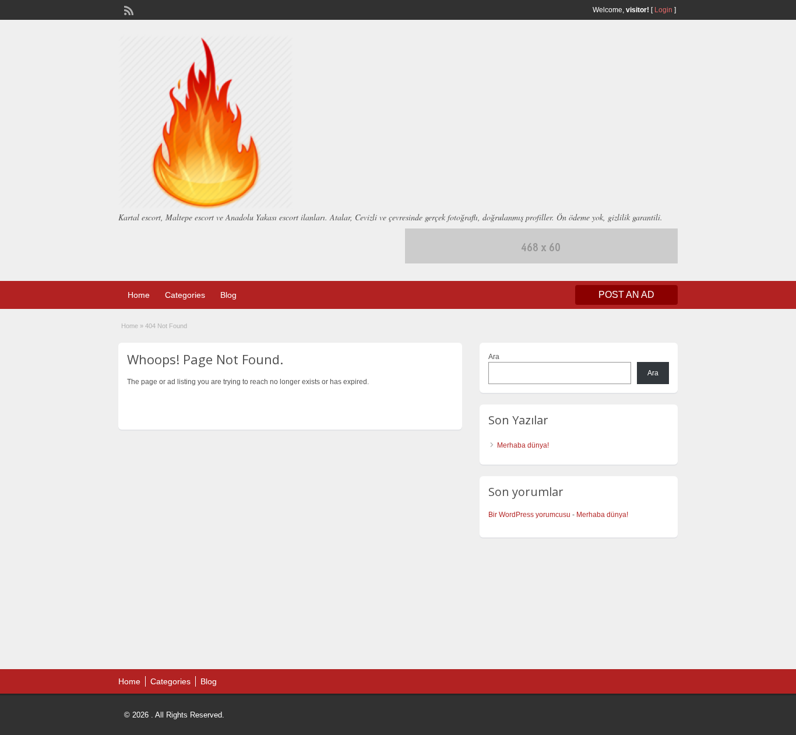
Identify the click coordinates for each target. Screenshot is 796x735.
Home (139, 295)
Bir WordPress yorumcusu (529, 515)
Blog (228, 295)
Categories (185, 295)
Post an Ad (626, 295)
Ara (493, 357)
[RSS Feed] (127, 9)
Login (663, 10)
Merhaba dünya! (523, 445)
